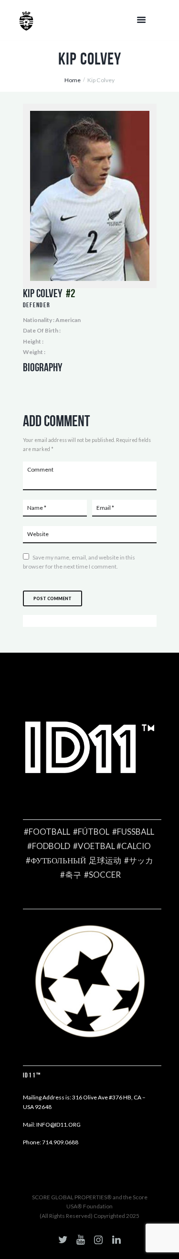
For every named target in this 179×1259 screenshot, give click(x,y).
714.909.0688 (60, 1142)
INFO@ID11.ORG (58, 1124)
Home (72, 80)
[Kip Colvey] (89, 196)
